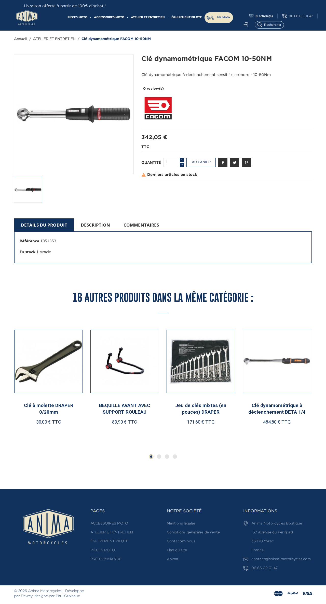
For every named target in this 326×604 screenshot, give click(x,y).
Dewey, (27, 596)
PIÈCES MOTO (77, 17)
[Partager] (222, 162)
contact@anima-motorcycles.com (281, 559)
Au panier (201, 162)
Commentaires (141, 225)
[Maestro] (278, 594)
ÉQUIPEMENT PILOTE (186, 17)
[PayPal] (293, 594)
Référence (29, 240)
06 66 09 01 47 (301, 16)
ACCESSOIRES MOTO (109, 17)
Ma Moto (223, 17)
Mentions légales (181, 523)
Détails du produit (44, 225)
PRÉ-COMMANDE (105, 559)
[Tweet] (234, 162)
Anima (172, 559)
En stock (27, 251)
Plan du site (177, 550)
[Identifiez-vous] (244, 24)
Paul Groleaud (68, 596)
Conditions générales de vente (193, 532)
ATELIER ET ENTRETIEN (148, 17)
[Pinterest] (246, 162)
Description (95, 225)
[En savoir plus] (67, 432)
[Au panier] (32, 432)
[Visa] (307, 594)
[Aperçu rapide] (51, 432)
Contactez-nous (181, 541)
